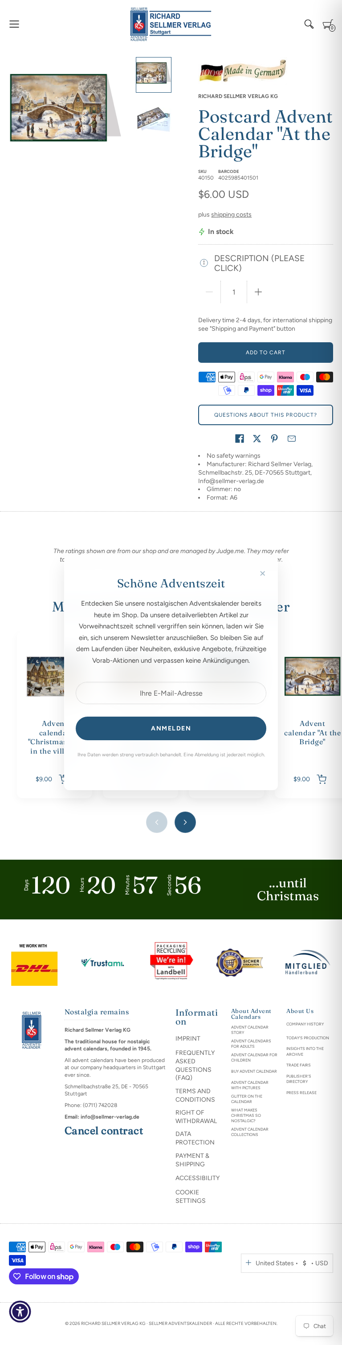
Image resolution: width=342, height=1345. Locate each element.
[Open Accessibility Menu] (20, 1311)
